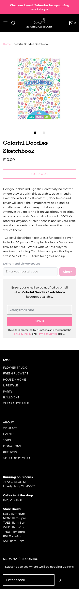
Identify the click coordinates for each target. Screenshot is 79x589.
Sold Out (40, 174)
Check (67, 271)
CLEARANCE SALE (16, 403)
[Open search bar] (15, 22)
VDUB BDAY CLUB (16, 458)
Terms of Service (47, 333)
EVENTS (8, 434)
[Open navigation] (5, 22)
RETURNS (10, 452)
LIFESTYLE (10, 385)
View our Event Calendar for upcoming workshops (39, 7)
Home (7, 44)
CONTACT (10, 428)
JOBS (7, 440)
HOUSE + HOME (14, 379)
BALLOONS (11, 397)
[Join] (60, 580)
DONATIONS (12, 446)
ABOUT (8, 422)
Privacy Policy (22, 333)
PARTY (7, 391)
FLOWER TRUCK (15, 367)
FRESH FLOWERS (15, 373)
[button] (39, 88)
